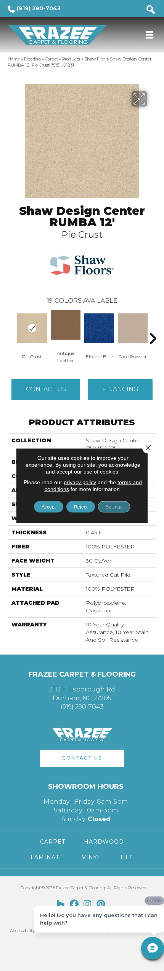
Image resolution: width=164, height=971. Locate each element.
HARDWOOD (104, 841)
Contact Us (46, 389)
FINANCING (120, 389)
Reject (80, 506)
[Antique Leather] (65, 325)
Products (71, 59)
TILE (126, 857)
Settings (114, 506)
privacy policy (80, 482)
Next (152, 327)
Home (14, 59)
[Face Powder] (133, 328)
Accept (49, 506)
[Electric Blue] (99, 328)
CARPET (52, 841)
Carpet (51, 59)
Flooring (32, 59)
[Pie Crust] (32, 328)
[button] (82, 758)
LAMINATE (47, 857)
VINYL (91, 857)
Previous (11, 327)
